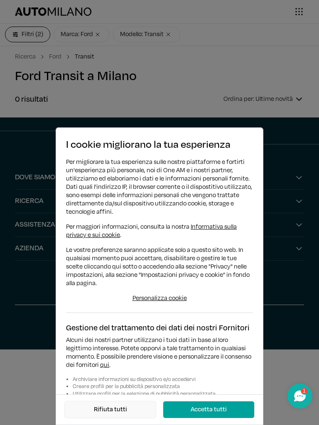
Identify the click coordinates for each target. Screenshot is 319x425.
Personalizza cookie (160, 298)
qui (104, 365)
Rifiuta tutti (110, 409)
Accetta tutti (209, 409)
